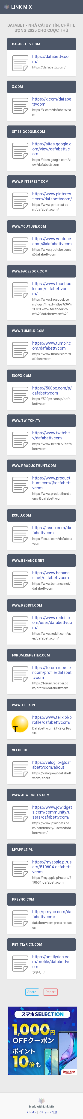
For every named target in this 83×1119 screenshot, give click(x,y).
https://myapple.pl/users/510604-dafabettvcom (52, 867)
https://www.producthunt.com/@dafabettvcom (51, 483)
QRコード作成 (48, 1112)
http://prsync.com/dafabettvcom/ (51, 914)
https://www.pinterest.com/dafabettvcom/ (52, 196)
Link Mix (31, 1112)
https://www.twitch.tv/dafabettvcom (51, 435)
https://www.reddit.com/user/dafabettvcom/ (52, 622)
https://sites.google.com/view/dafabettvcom (51, 149)
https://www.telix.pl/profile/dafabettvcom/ (52, 720)
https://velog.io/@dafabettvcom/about (51, 765)
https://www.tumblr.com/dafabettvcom (51, 346)
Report (51, 992)
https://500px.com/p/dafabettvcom (52, 390)
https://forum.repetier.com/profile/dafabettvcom (51, 672)
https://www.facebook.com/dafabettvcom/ (51, 288)
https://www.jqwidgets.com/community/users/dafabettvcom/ (52, 812)
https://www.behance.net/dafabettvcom (51, 575)
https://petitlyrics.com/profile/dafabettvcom (51, 961)
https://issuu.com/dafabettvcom (51, 530)
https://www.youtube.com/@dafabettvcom (52, 241)
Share (32, 992)
